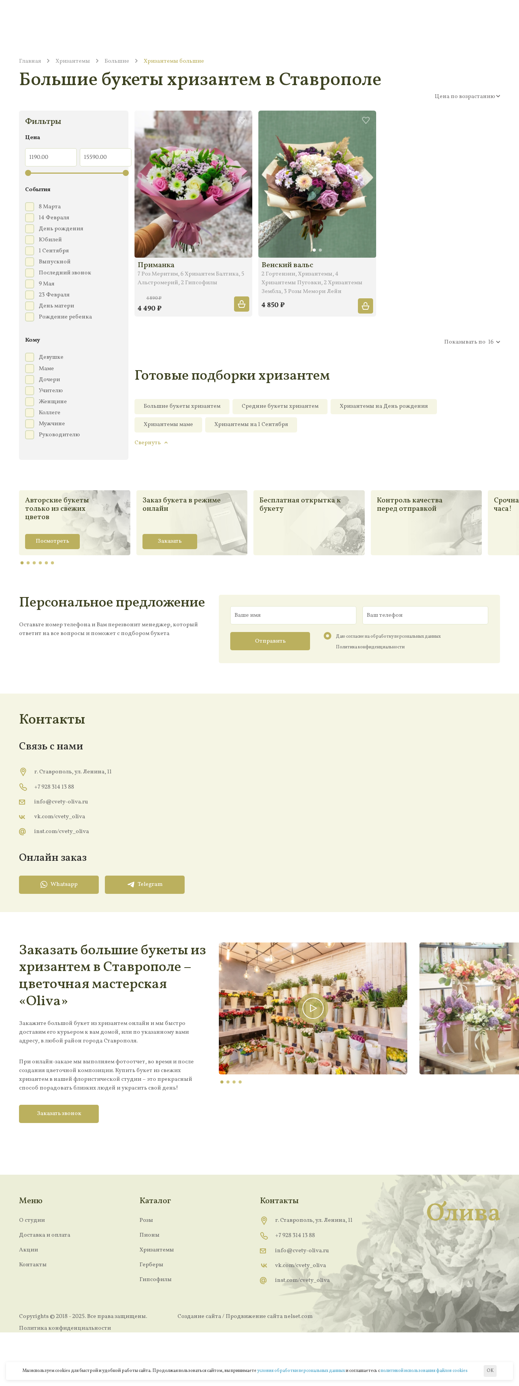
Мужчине (52, 424)
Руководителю (59, 435)
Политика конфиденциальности (370, 647)
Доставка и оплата (44, 1235)
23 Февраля (54, 295)
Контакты (33, 1265)
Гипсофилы (155, 1279)
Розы (146, 1220)
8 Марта (50, 207)
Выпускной (55, 262)
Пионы (149, 1235)
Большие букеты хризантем (182, 406)
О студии (32, 1220)
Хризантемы (156, 1250)
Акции (28, 1250)
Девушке (51, 357)
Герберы (151, 1265)
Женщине (53, 402)
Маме (46, 368)
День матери (56, 306)
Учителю (51, 390)
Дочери (49, 379)
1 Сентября (54, 251)
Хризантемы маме (168, 424)
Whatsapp (64, 884)
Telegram (150, 884)
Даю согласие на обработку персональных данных (388, 637)
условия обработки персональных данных (301, 1371)
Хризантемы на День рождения (384, 406)
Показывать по (465, 342)
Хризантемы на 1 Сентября (251, 424)
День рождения (61, 229)
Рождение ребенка (65, 317)
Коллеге (49, 413)
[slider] (28, 173)
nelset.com (298, 1316)
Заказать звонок (59, 1113)
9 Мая (46, 284)
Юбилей (50, 240)
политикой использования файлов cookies (424, 1371)
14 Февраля (54, 218)
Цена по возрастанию (465, 96)
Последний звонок (65, 273)
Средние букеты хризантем (280, 406)
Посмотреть (52, 541)
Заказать (170, 541)
